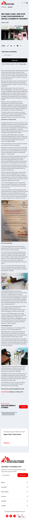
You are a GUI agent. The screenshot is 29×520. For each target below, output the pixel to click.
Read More (6, 443)
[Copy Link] (8, 45)
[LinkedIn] (11, 45)
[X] (14, 45)
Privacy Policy (23, 64)
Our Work (4, 487)
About (3, 482)
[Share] (20, 45)
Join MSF (3, 501)
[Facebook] (17, 45)
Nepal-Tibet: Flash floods (12, 434)
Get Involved (4, 492)
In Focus (3, 496)
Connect (3, 505)
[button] (27, 3)
